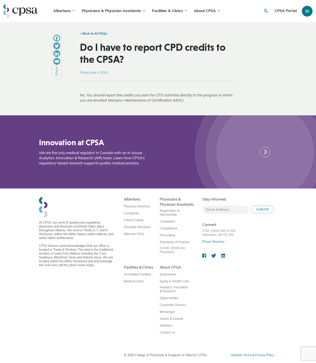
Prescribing (167, 235)
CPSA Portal (286, 11)
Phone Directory (213, 242)
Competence (168, 228)
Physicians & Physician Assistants (111, 11)
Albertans (62, 11)
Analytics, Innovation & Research (174, 289)
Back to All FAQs (94, 34)
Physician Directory (137, 206)
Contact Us (167, 332)
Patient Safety (134, 220)
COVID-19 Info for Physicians (172, 250)
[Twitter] (56, 45)
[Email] (56, 61)
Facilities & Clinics (167, 11)
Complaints (131, 213)
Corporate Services (173, 305)
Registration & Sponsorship (169, 212)
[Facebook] (56, 38)
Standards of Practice (175, 242)
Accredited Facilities (137, 274)
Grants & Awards (171, 319)
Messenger (167, 312)
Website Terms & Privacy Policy (252, 355)
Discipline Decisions (137, 227)
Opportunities (169, 298)
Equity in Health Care (174, 281)
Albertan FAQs (134, 234)
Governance (168, 274)
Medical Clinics (134, 281)
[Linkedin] (56, 53)
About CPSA (205, 11)
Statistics (166, 325)
